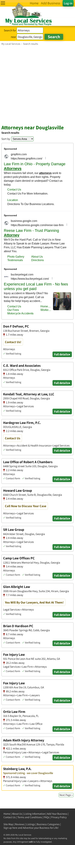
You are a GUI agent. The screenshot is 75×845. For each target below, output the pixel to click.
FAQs (46, 817)
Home (6, 813)
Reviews (19, 824)
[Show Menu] (3, 3)
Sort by (5, 139)
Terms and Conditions (29, 817)
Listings (30, 824)
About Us (17, 813)
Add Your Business (57, 813)
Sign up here (10, 827)
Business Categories (48, 824)
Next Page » (66, 795)
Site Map (8, 824)
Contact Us (9, 817)
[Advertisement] (37, 84)
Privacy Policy (59, 817)
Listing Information (34, 813)
